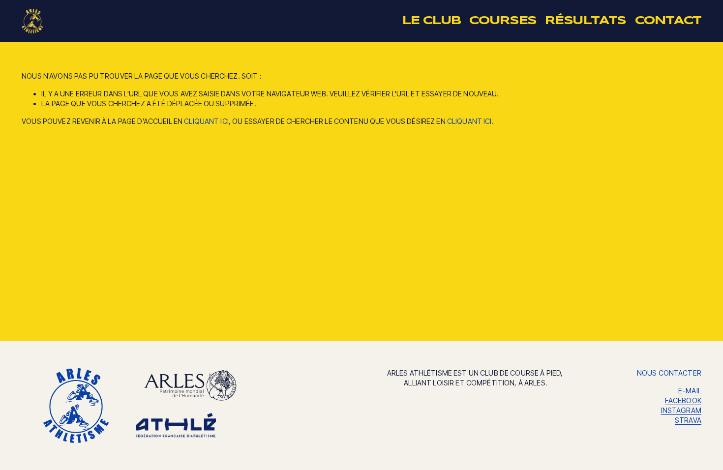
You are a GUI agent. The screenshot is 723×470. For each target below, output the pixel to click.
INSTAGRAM (681, 410)
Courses (502, 21)
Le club (431, 21)
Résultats (585, 21)
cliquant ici (206, 121)
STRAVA (688, 420)
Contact (668, 21)
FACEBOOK (683, 400)
